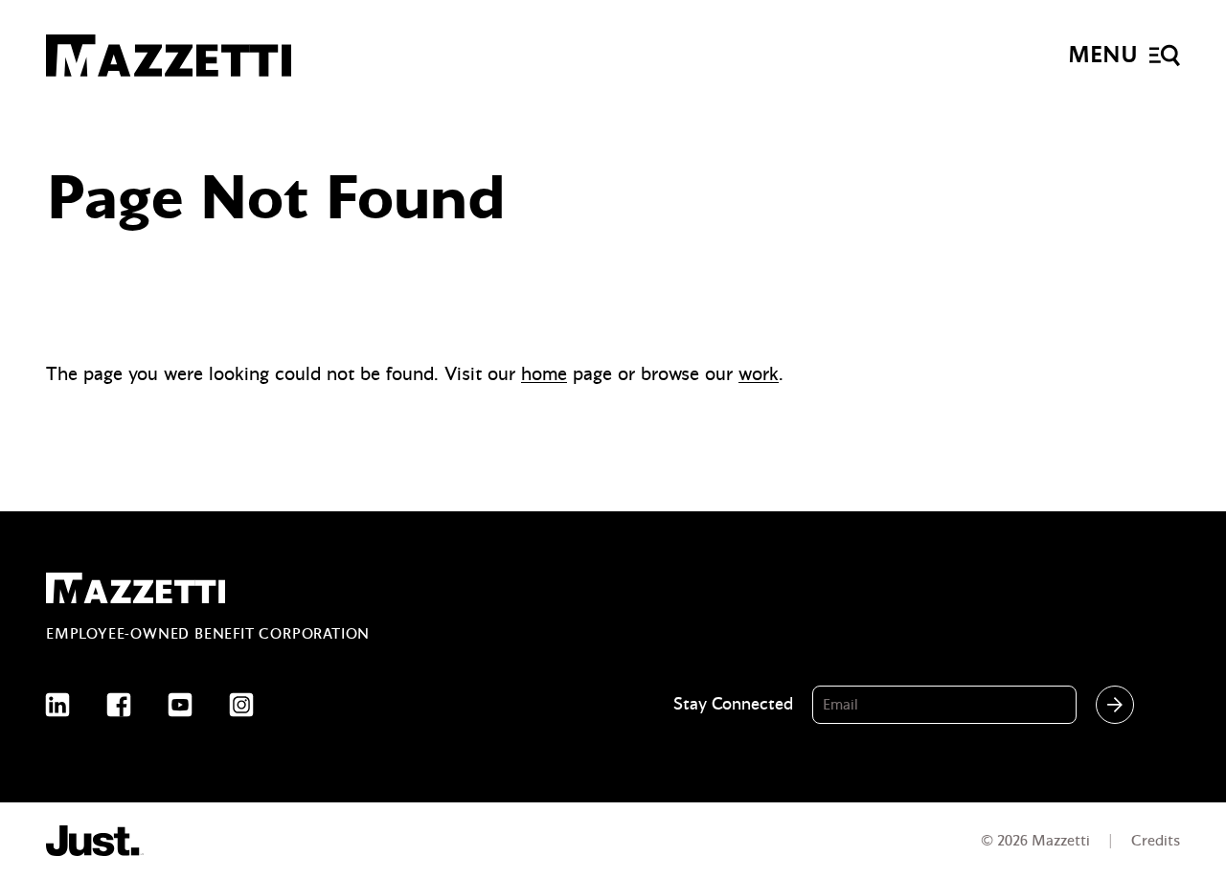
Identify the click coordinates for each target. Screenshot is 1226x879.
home (544, 374)
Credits (1155, 840)
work (758, 374)
